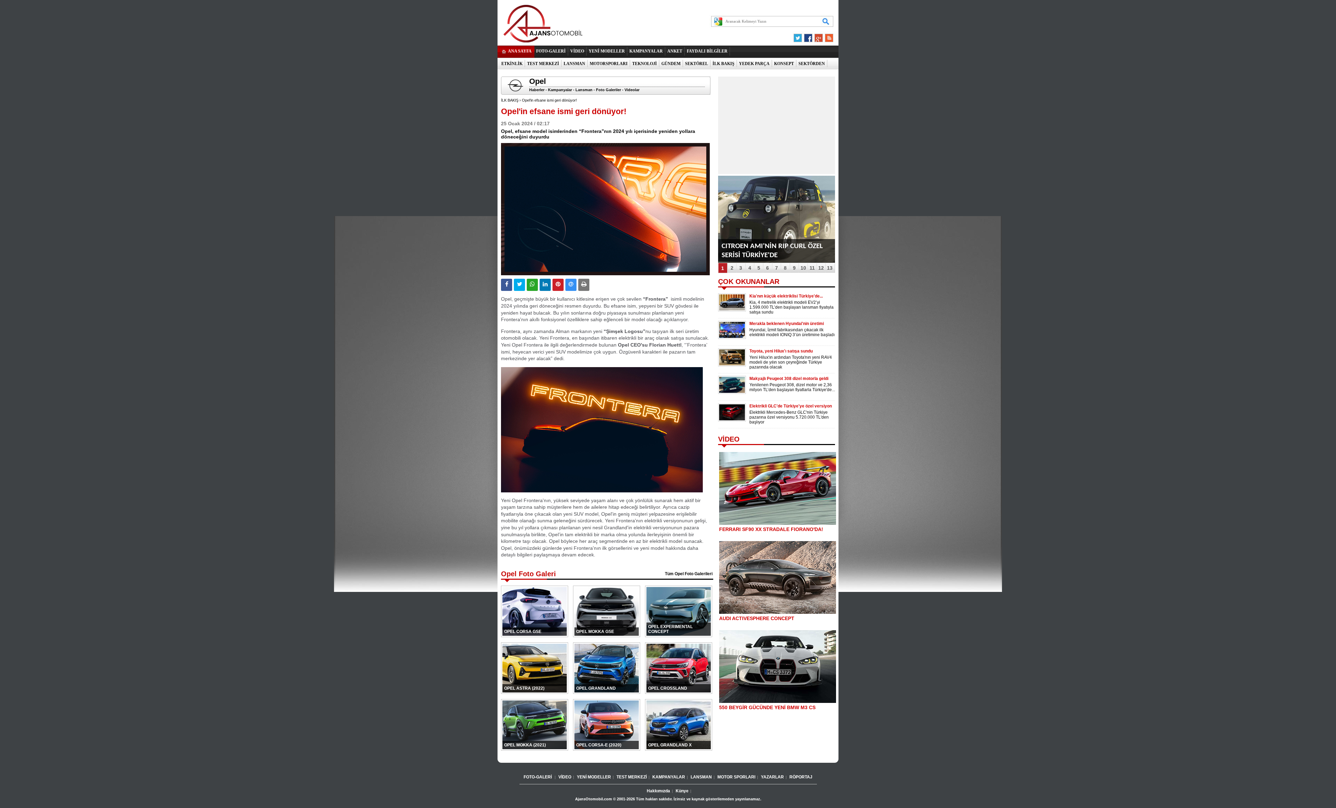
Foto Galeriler (608, 90)
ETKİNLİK (512, 63)
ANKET (674, 51)
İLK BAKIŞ (723, 63)
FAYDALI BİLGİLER (707, 51)
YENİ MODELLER (607, 51)
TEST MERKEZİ (543, 63)
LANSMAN (574, 63)
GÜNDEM (671, 63)
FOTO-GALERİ (551, 51)
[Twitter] (799, 36)
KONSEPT (784, 63)
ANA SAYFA (520, 51)
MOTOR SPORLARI (736, 777)
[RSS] (827, 36)
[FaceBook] (808, 36)
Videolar (632, 90)
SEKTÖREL (696, 63)
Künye (682, 791)
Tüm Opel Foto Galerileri (689, 573)
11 (812, 268)
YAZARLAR (772, 777)
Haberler (536, 90)
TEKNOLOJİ (644, 63)
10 (803, 268)
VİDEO (577, 51)
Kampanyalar (560, 90)
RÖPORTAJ (800, 777)
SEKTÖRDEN (811, 63)
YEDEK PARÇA (754, 63)
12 (821, 268)
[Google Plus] (817, 36)
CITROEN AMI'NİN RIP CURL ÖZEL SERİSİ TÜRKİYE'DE (772, 251)
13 (830, 268)
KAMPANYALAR (646, 51)
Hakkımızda (658, 791)
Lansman (584, 90)
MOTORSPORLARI (609, 63)
